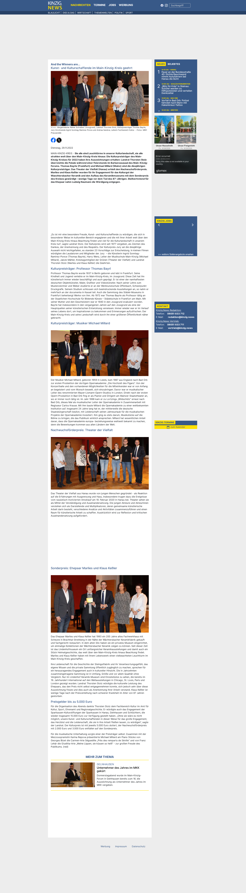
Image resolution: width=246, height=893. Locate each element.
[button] (54, 140)
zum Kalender (175, 427)
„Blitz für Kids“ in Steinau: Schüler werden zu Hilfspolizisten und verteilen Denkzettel (177, 89)
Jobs (112, 5)
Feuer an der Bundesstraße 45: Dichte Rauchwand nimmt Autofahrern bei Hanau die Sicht (176, 75)
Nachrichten (81, 5)
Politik (119, 12)
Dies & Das (68, 12)
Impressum (121, 846)
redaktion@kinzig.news (181, 317)
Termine (100, 5)
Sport (129, 12)
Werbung (126, 5)
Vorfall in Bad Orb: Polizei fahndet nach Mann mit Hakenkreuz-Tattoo (175, 102)
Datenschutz (138, 846)
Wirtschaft (84, 12)
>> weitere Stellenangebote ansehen (175, 254)
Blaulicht (54, 12)
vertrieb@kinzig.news (180, 328)
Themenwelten (103, 12)
